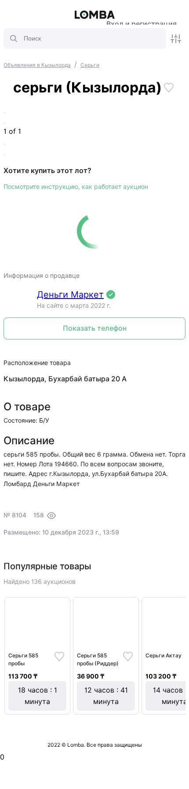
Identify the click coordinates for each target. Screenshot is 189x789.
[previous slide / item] (4, 113)
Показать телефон (95, 328)
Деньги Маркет (70, 294)
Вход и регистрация (141, 24)
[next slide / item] (4, 123)
